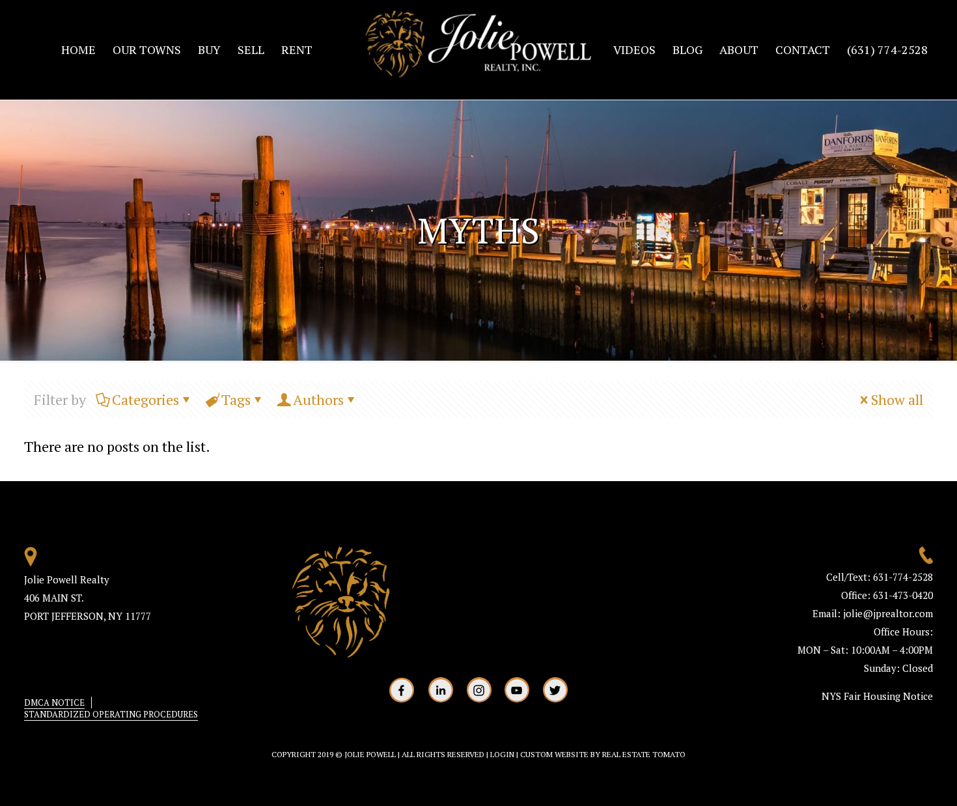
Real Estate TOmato (644, 754)
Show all (897, 399)
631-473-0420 (901, 595)
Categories (145, 399)
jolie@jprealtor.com (888, 613)
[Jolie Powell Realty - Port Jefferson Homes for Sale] (478, 49)
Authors (318, 399)
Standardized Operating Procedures (111, 714)
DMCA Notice (54, 702)
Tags (236, 399)
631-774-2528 (903, 576)
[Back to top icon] (894, 779)
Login (502, 754)
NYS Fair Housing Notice (877, 695)
